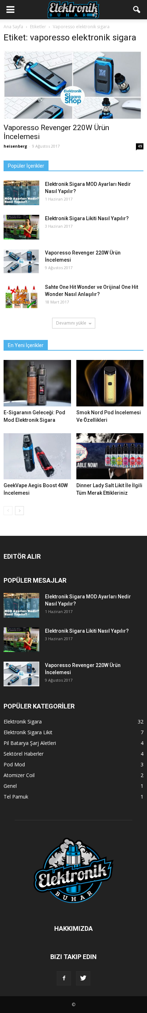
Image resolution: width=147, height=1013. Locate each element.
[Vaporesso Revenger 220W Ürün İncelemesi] (73, 84)
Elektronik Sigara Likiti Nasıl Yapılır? (87, 218)
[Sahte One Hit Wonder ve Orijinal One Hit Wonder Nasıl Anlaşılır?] (21, 295)
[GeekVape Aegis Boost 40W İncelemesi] (37, 456)
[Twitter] (83, 978)
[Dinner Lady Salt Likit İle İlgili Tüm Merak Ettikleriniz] (110, 456)
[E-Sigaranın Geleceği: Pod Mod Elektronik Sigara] (37, 383)
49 (140, 146)
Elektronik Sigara (23, 721)
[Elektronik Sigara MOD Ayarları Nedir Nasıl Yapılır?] (21, 193)
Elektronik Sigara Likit (28, 732)
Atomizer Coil (19, 775)
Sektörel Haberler (24, 753)
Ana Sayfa (13, 27)
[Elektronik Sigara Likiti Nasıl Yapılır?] (21, 227)
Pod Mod (14, 764)
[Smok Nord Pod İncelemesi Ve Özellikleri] (110, 383)
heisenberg (15, 146)
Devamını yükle (71, 323)
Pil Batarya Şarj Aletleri (30, 743)
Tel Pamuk (16, 796)
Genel (10, 785)
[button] (137, 9)
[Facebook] (64, 978)
